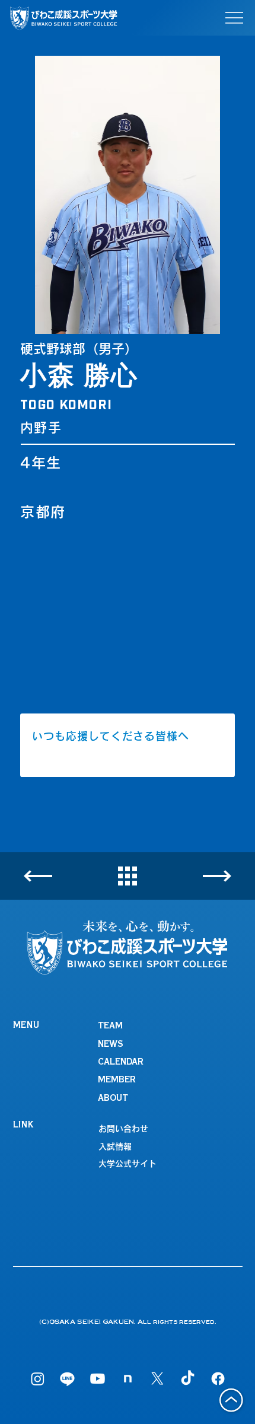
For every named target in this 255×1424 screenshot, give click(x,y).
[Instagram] (37, 1378)
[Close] (38, 876)
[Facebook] (218, 1378)
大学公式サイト (127, 1163)
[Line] (67, 1378)
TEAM (110, 1026)
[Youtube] (97, 1378)
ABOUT (113, 1099)
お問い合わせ (123, 1128)
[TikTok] (187, 1378)
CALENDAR (121, 1063)
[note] (127, 1378)
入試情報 (115, 1146)
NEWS (110, 1045)
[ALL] (127, 877)
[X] (157, 1378)
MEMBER (117, 1080)
